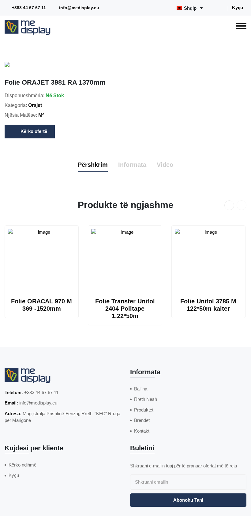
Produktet (143, 409)
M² (41, 115)
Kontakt (141, 431)
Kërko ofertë (34, 131)
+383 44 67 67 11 (29, 7)
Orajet (35, 105)
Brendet (142, 420)
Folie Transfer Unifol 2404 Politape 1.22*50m (125, 308)
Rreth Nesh (145, 399)
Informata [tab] (132, 164)
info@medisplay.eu (79, 7)
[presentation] (229, 205)
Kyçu (237, 7)
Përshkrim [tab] (93, 164)
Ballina (140, 388)
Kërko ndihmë (22, 464)
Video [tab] (165, 164)
